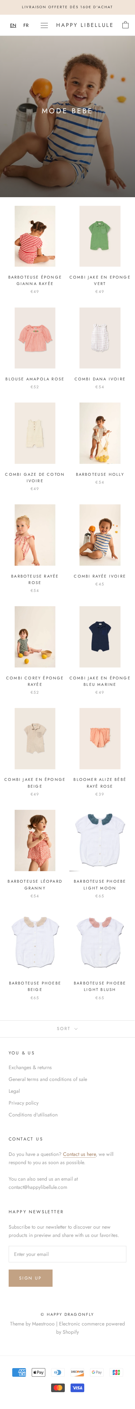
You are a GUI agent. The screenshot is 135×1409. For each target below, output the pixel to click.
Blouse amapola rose (34, 379)
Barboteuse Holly (100, 474)
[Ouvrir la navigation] (44, 25)
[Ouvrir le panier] (125, 25)
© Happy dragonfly (67, 1314)
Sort (65, 1028)
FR (25, 25)
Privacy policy (24, 1102)
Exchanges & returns (30, 1067)
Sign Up (30, 1278)
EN (13, 25)
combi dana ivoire (100, 379)
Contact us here (79, 1154)
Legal (14, 1091)
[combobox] (13, 25)
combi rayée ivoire (100, 576)
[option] (26, 25)
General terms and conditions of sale (48, 1079)
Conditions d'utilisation (33, 1114)
